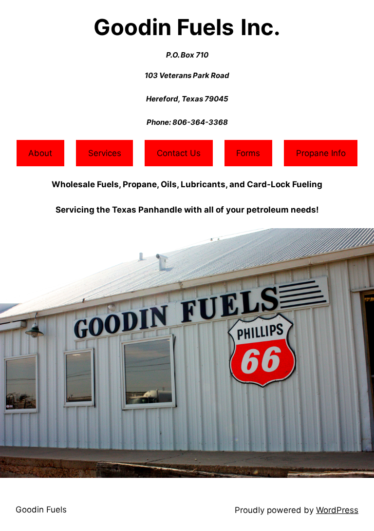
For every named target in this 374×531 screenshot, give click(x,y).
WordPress (337, 510)
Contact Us (179, 153)
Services (104, 153)
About (40, 153)
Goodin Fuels (41, 509)
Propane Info (321, 153)
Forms (248, 153)
